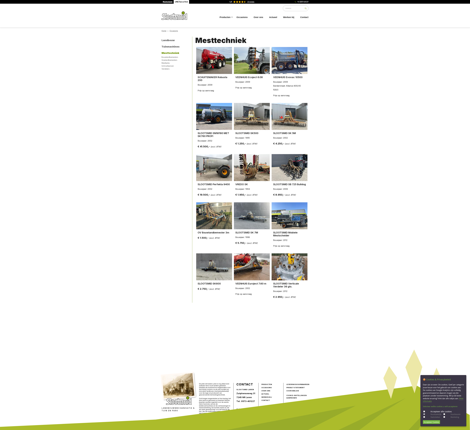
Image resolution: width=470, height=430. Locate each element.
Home (164, 31)
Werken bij (288, 17)
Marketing (455, 417)
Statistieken (435, 417)
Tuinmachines (171, 46)
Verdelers (166, 69)
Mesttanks (166, 63)
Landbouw (168, 40)
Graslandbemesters (169, 60)
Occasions (242, 17)
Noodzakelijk (435, 414)
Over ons (258, 17)
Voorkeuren (455, 414)
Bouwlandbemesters (170, 57)
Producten (225, 17)
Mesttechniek (167, 1)
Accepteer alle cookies (441, 411)
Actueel (273, 17)
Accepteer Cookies (431, 422)
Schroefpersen (168, 66)
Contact (304, 17)
